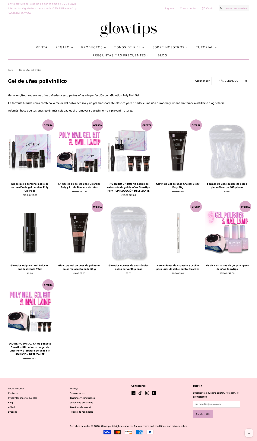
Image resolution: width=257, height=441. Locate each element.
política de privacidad (81, 402)
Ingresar (170, 8)
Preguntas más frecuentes (120, 55)
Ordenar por (202, 80)
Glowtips (106, 426)
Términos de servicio (81, 407)
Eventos (12, 411)
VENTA (42, 47)
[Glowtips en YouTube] (154, 393)
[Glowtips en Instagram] (147, 393)
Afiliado (12, 407)
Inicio (10, 70)
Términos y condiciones (82, 397)
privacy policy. (179, 426)
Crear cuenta (188, 8)
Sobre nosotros (169, 47)
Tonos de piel (128, 47)
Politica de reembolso (81, 411)
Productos (92, 47)
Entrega (74, 388)
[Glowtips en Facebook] (133, 393)
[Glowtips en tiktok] (140, 394)
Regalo (63, 47)
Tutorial (205, 47)
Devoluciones (77, 393)
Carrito (210, 8)
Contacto (13, 393)
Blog (162, 55)
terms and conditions (154, 426)
